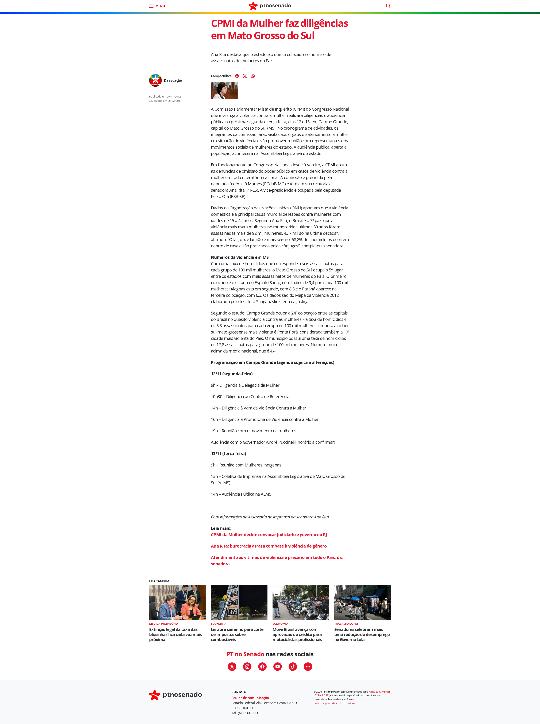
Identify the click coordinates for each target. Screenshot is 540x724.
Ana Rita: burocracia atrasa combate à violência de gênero (269, 546)
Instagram (247, 666)
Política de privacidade (326, 703)
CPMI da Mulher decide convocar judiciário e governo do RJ (269, 534)
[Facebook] (237, 76)
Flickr (308, 666)
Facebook (262, 666)
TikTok (293, 666)
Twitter (232, 666)
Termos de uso (348, 703)
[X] (245, 76)
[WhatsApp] (253, 76)
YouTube (277, 666)
